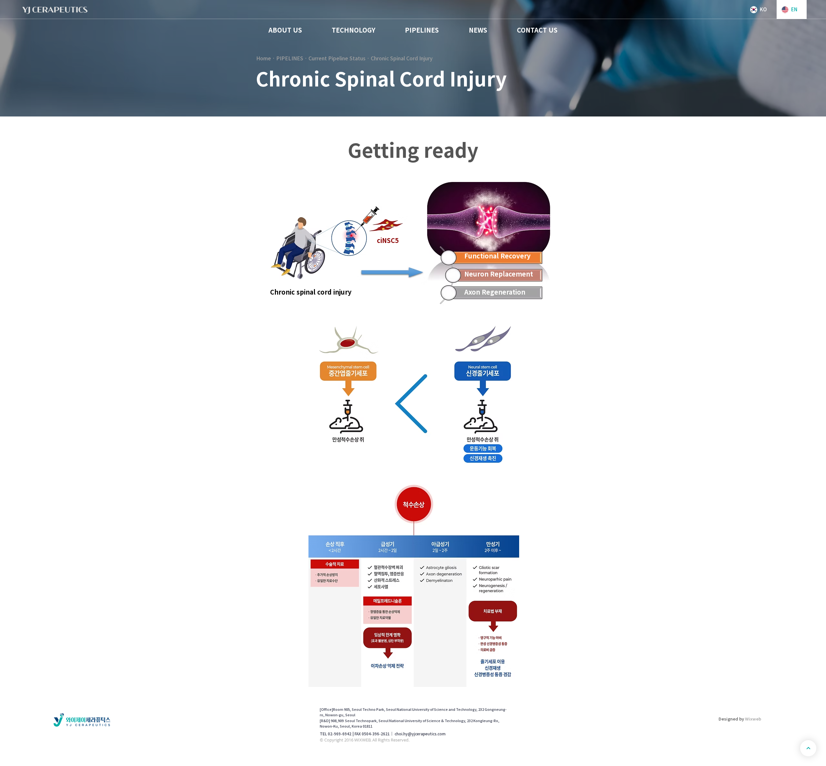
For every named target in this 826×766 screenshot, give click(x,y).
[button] (285, 30)
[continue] (808, 748)
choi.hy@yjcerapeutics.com (420, 734)
